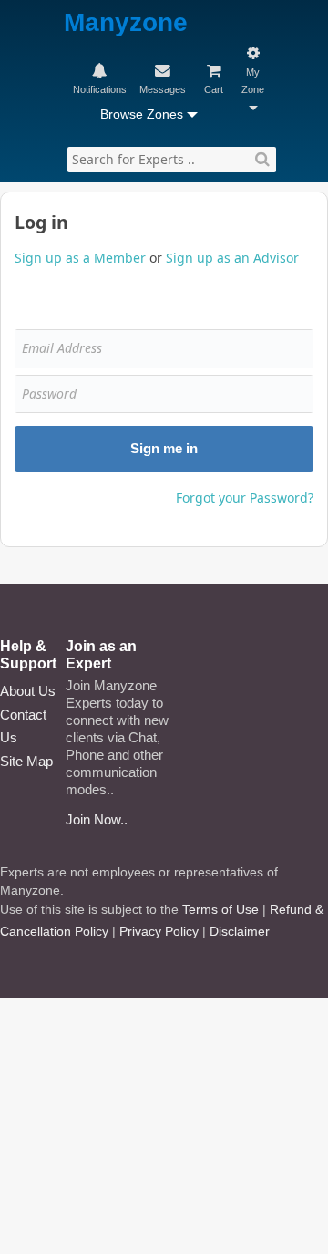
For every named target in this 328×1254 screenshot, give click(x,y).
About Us (28, 691)
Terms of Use (220, 909)
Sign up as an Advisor (232, 257)
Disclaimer (240, 931)
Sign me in (164, 448)
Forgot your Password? (244, 497)
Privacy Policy (159, 931)
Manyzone (126, 23)
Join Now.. (97, 819)
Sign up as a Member (80, 257)
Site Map (26, 761)
